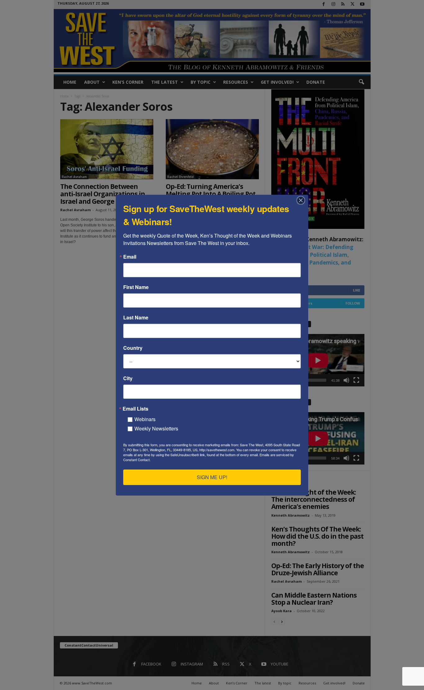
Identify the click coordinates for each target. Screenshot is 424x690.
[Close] (302, 200)
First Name (136, 287)
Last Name (135, 317)
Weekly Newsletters (156, 428)
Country (132, 347)
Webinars (145, 419)
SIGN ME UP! (212, 477)
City (128, 378)
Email (129, 256)
